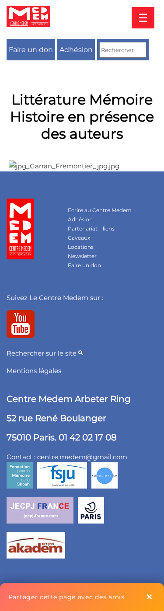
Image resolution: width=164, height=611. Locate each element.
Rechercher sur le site (42, 353)
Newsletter (82, 256)
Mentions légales (34, 371)
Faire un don (31, 49)
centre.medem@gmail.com (82, 457)
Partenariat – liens (91, 228)
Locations (81, 247)
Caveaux (79, 237)
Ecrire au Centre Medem (100, 210)
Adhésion (76, 49)
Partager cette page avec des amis (66, 597)
